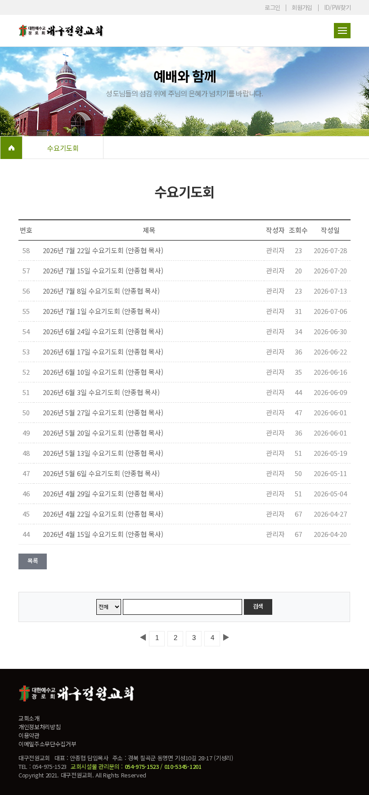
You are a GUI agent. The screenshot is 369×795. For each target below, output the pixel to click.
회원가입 (302, 7)
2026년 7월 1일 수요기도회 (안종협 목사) (101, 311)
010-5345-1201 (183, 766)
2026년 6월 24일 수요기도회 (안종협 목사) (103, 331)
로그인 (272, 7)
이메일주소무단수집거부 (47, 744)
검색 (258, 606)
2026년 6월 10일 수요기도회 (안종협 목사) (103, 372)
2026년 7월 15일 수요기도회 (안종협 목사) (103, 270)
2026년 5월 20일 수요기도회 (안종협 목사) (103, 432)
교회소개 (29, 718)
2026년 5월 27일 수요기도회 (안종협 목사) (103, 412)
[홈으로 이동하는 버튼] (11, 147)
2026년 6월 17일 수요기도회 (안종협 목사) (103, 351)
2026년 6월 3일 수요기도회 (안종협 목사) (101, 392)
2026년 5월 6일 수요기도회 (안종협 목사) (101, 473)
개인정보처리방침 (39, 726)
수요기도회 (63, 148)
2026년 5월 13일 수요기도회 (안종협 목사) (103, 453)
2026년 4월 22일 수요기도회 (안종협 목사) (103, 513)
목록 (32, 560)
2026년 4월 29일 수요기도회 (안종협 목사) (103, 493)
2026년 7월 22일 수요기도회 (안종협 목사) (103, 250)
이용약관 (29, 735)
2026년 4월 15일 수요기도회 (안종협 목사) (103, 534)
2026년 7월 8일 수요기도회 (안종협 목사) (101, 290)
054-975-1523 (142, 766)
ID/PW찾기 (337, 7)
